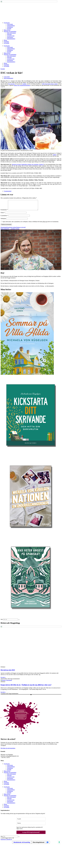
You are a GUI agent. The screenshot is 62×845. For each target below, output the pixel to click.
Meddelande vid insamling (22, 842)
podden (24, 84)
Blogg (5, 40)
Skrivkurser (10, 37)
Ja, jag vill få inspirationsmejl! (31, 832)
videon (54, 154)
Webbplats (3, 218)
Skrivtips (9, 34)
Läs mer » (3, 677)
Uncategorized (7, 191)
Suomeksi (6, 41)
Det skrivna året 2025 (8, 670)
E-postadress (4, 215)
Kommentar (4, 209)
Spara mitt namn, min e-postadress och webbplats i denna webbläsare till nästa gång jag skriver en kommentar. (31, 221)
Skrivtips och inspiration (10, 31)
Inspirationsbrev (11, 38)
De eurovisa (11, 84)
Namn (3, 212)
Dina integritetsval (38, 842)
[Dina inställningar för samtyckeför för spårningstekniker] (59, 842)
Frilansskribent (11, 25)
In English (6, 43)
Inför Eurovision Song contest (50, 84)
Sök (2, 619)
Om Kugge (7, 22)
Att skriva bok (10, 35)
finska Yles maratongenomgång (22, 85)
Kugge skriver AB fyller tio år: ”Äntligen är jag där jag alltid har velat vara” (26, 685)
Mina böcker (7, 30)
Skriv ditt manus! (11, 33)
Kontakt (9, 28)
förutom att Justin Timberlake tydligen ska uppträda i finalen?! (28, 164)
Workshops (10, 27)
